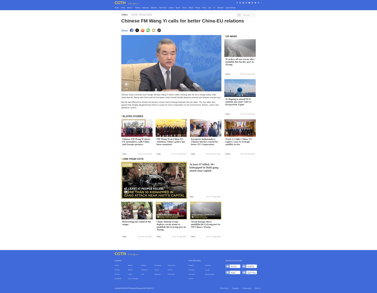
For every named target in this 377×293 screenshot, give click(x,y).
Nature (190, 8)
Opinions (154, 8)
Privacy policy (247, 288)
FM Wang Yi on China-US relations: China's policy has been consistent (171, 142)
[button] (126, 84)
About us (257, 288)
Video (204, 8)
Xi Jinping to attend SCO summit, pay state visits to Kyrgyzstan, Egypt (238, 102)
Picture (197, 8)
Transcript (171, 274)
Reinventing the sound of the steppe (136, 223)
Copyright (235, 288)
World (129, 8)
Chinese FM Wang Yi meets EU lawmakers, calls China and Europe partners (136, 142)
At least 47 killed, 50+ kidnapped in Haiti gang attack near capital (203, 167)
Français (191, 270)
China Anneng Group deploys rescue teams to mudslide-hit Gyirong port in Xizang (171, 225)
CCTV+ (191, 278)
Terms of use (224, 288)
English (191, 265)
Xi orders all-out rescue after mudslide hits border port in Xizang (240, 62)
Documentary (209, 274)
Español (208, 265)
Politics (137, 8)
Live (209, 8)
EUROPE (118, 278)
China (123, 8)
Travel (184, 8)
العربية (207, 270)
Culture (171, 8)
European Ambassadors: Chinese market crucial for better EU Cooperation (204, 142)
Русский (191, 274)
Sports (178, 8)
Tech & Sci (163, 8)
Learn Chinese (230, 8)
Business (145, 8)
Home (117, 8)
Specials (220, 8)
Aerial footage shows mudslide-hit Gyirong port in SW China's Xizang (205, 224)
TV (214, 8)
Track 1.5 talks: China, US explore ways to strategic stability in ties (238, 142)
